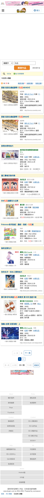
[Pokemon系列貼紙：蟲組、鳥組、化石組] (10, 233)
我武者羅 (36, 207)
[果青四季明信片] (10, 155)
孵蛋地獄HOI (36, 231)
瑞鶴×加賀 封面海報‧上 (10, 324)
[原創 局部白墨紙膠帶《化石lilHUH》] (10, 125)
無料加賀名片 (6, 248)
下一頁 (28, 353)
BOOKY (33, 441)
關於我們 (11, 398)
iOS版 (22, 477)
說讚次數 (30, 83)
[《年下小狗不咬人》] (22, 3)
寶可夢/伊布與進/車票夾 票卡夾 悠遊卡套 (18, 297)
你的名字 (23, 179)
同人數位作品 (33, 436)
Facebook (11, 412)
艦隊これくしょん (26, 252)
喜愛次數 (21, 83)
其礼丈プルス (29, 94)
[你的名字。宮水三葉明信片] (10, 281)
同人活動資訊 (33, 421)
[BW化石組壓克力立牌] (10, 210)
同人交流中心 (11, 454)
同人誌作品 (33, 426)
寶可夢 (22, 205)
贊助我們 (33, 459)
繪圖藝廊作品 (11, 449)
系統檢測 (11, 464)
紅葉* (26, 157)
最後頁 (36, 365)
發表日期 (38, 83)
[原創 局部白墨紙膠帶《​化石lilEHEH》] (10, 96)
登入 (38, 10)
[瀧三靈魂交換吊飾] (10, 184)
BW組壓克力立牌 (9, 201)
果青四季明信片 (7, 146)
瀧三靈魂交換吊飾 (8, 176)
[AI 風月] (22, 373)
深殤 (26, 207)
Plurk (11, 408)
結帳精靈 (22, 482)
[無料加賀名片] (10, 257)
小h (26, 231)
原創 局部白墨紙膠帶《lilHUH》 (15, 117)
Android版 (22, 472)
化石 (8, 74)
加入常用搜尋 (19, 74)
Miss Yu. (40, 304)
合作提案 (33, 454)
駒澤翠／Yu (28, 304)
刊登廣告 (33, 449)
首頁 (2, 494)
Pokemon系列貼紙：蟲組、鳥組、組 (17, 224)
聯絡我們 (11, 421)
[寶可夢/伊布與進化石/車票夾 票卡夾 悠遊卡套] (10, 306)
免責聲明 (33, 403)
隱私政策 (33, 398)
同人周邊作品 (33, 431)
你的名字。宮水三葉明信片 (11, 272)
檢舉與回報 (11, 426)
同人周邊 (9, 494)
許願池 (11, 431)
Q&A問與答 (11, 459)
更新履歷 (11, 403)
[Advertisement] (22, 36)
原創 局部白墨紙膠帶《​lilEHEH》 (16, 88)
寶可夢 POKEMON (26, 301)
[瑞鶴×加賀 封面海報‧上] (10, 333)
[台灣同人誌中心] (21, 10)
